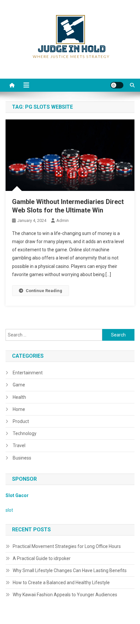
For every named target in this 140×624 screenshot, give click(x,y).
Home (19, 409)
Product (21, 421)
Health (19, 397)
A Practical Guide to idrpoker (42, 558)
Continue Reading (44, 290)
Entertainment (28, 372)
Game (19, 384)
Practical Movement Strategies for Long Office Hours (67, 546)
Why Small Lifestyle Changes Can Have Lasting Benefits (70, 570)
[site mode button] (116, 85)
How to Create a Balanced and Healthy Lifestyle (61, 582)
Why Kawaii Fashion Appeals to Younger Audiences (65, 594)
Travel (19, 445)
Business (22, 457)
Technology (24, 433)
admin (62, 220)
